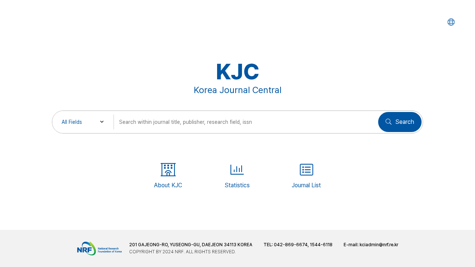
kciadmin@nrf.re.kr (379, 244)
